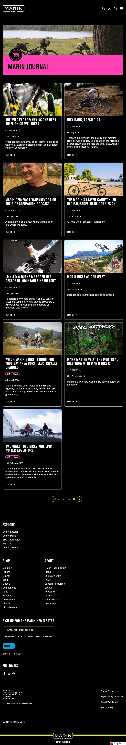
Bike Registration (11, 540)
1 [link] (53, 499)
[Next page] (79, 499)
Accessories (9, 599)
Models (6, 584)
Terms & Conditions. (46, 636)
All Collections (10, 607)
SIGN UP (7, 646)
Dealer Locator (10, 532)
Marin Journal (52, 599)
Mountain (7, 568)
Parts (5, 592)
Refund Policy (107, 707)
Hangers (7, 595)
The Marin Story (53, 576)
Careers (49, 595)
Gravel (6, 576)
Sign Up (7, 543)
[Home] (13, 8)
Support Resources (55, 584)
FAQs (48, 580)
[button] (115, 9)
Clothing (7, 603)
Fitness (6, 572)
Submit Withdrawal (109, 702)
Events (48, 588)
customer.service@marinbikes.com (17, 704)
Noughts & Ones (17, 722)
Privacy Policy (107, 691)
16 (74, 499)
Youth (6, 580)
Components (9, 588)
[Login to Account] (110, 9)
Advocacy (50, 592)
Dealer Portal (9, 536)
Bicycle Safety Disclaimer (112, 696)
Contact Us (50, 603)
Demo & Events (11, 547)
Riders (48, 572)
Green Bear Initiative (55, 568)
